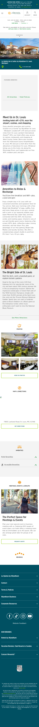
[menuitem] (2, 13)
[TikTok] (16, 616)
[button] (2, 4)
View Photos (19, 375)
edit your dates (13, 29)
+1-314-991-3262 (26, 66)
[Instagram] (23, 616)
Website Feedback (19, 623)
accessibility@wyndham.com (9, 693)
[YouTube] (30, 616)
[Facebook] (9, 616)
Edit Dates (15, 23)
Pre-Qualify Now (26, 7)
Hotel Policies (25, 97)
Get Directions (20, 426)
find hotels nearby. (25, 29)
